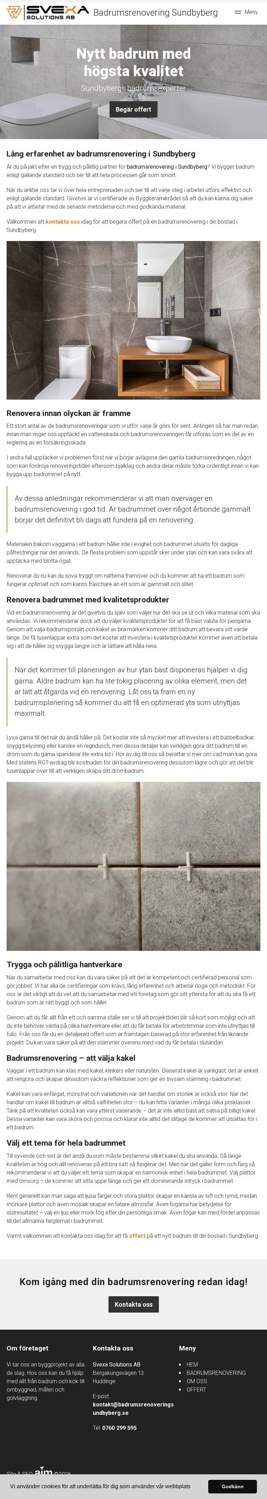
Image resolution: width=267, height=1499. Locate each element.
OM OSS (197, 1381)
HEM (192, 1364)
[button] (193, 1487)
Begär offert (133, 109)
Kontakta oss (134, 1304)
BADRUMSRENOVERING (216, 1373)
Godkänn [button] (233, 1486)
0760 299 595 (119, 1428)
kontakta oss (63, 221)
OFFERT (196, 1389)
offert (137, 1236)
